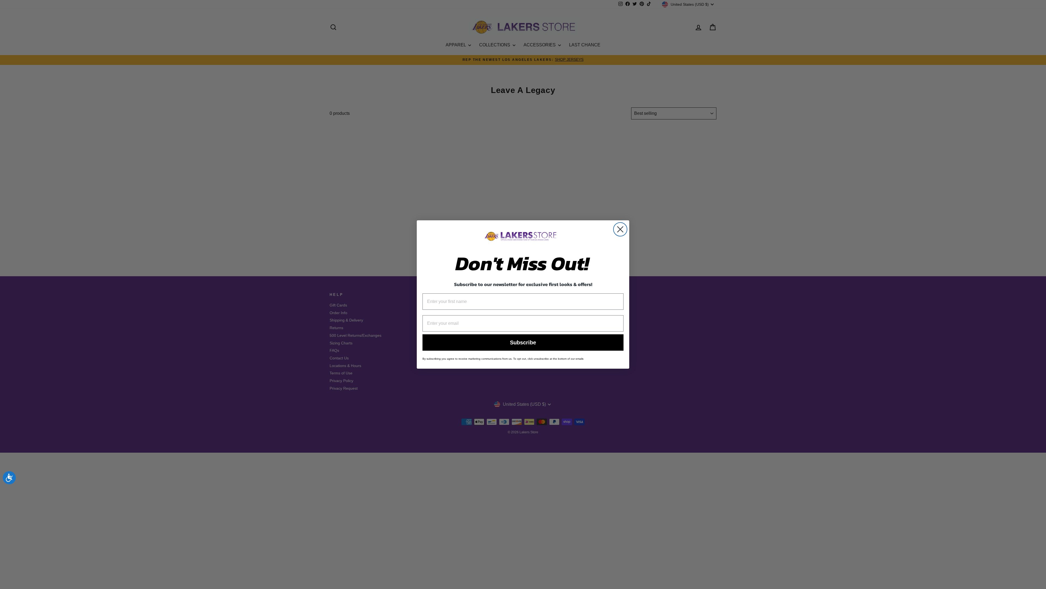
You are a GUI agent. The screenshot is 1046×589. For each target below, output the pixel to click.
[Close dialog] (620, 229)
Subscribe (523, 342)
